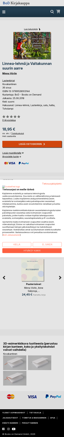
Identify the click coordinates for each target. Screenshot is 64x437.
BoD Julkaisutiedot (11, 235)
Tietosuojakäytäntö (52, 183)
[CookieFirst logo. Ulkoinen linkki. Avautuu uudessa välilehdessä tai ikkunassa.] (11, 186)
